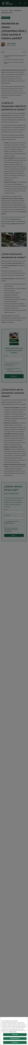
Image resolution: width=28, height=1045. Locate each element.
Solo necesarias (15, 1042)
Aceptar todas (15, 1034)
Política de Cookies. (13, 1031)
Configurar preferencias (15, 1038)
